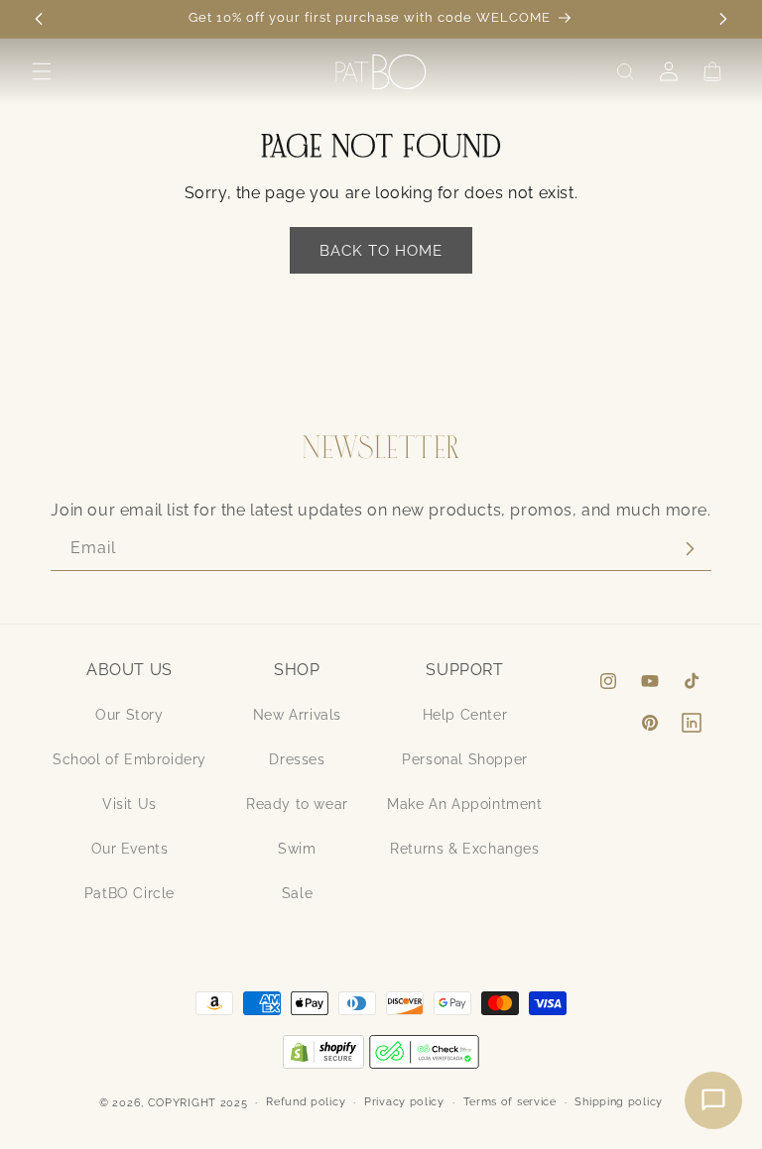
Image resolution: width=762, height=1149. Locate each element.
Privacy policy (404, 1101)
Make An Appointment (464, 804)
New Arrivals (297, 715)
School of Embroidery (129, 759)
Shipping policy (618, 1101)
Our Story (129, 715)
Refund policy (305, 1101)
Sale (297, 893)
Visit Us (129, 804)
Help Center (465, 715)
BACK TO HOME (381, 251)
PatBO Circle (129, 893)
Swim (297, 849)
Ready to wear (297, 804)
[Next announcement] (723, 19)
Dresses (296, 759)
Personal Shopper (465, 759)
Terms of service (510, 1101)
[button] (42, 71)
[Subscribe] (689, 548)
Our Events (130, 849)
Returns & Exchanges (464, 849)
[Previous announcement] (39, 19)
